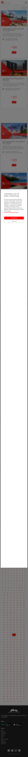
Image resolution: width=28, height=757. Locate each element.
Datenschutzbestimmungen (11, 212)
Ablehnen (14, 221)
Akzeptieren (14, 218)
